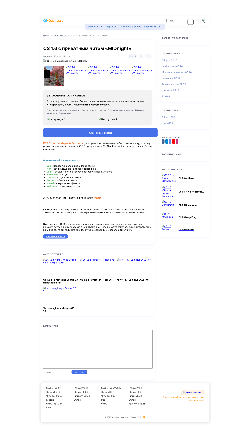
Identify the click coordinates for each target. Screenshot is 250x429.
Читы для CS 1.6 (61, 36)
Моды (104, 400)
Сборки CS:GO (81, 392)
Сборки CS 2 (111, 26)
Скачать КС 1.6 (152, 26)
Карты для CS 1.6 (171, 78)
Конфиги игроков (137, 403)
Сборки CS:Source (131, 26)
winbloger (48, 56)
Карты (49, 407)
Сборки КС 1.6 (53, 392)
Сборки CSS (107, 392)
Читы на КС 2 (135, 396)
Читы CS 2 (167, 123)
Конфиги (50, 400)
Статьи (166, 96)
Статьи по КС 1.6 (54, 403)
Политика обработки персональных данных (183, 397)
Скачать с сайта (100, 132)
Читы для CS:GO (82, 396)
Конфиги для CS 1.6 (172, 66)
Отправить (79, 372)
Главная (45, 36)
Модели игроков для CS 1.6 (177, 72)
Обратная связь (196, 400)
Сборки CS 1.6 (94, 26)
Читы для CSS (108, 396)
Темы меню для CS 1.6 (174, 84)
